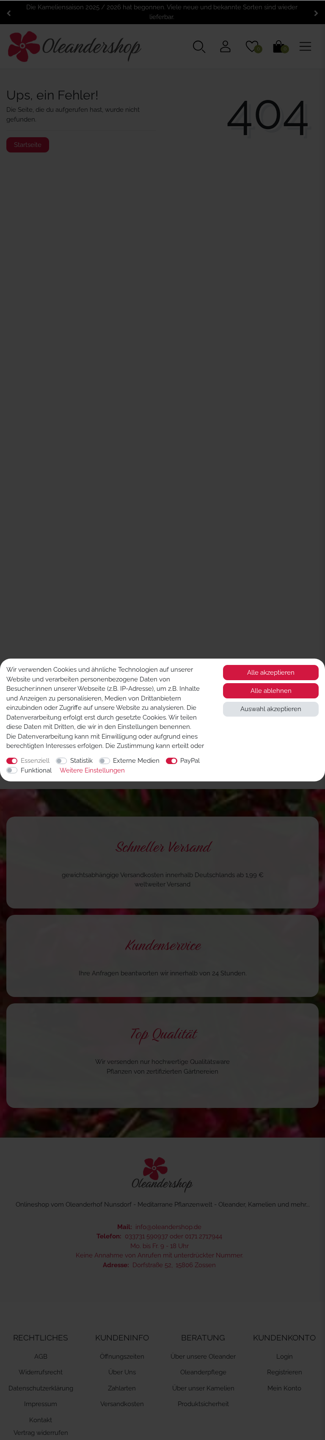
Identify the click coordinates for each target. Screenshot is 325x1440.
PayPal (190, 760)
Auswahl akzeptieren (270, 709)
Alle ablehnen (271, 691)
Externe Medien (136, 760)
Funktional (36, 770)
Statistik (81, 760)
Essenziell (35, 760)
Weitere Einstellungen (92, 770)
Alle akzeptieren (271, 672)
